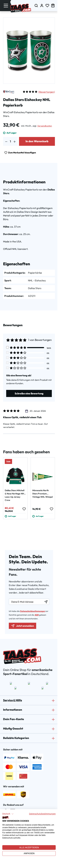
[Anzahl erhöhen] (14, 141)
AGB (37, 615)
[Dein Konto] (42, 5)
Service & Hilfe (12, 700)
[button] (8, 814)
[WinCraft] (8, 91)
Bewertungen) (46, 91)
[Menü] (5, 5)
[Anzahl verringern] (6, 141)
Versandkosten (44, 125)
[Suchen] (36, 5)
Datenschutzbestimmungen (42, 814)
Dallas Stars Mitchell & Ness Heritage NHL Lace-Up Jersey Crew (15, 495)
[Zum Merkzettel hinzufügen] (24, 509)
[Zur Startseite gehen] (20, 8)
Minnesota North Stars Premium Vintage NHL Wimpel (42, 493)
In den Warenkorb (37, 141)
